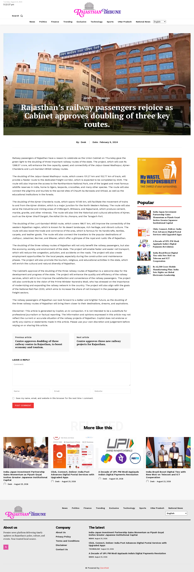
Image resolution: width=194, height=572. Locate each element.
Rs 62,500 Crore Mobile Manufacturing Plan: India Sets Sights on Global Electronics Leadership (166, 270)
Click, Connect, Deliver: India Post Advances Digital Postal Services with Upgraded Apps (167, 232)
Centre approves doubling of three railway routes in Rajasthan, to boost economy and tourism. (38, 344)
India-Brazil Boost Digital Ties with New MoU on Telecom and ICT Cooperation (165, 256)
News (88, 98)
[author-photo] (5, 484)
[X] (5, 547)
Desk (83, 142)
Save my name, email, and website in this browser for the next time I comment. (54, 398)
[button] (18, 16)
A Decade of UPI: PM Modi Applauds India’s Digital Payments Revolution (166, 244)
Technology (94, 549)
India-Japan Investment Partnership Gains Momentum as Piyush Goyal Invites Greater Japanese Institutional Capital (166, 217)
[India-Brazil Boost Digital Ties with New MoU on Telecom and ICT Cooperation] (144, 256)
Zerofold (104, 568)
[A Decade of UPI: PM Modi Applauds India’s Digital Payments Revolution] (144, 243)
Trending (103, 98)
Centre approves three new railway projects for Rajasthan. (99, 343)
